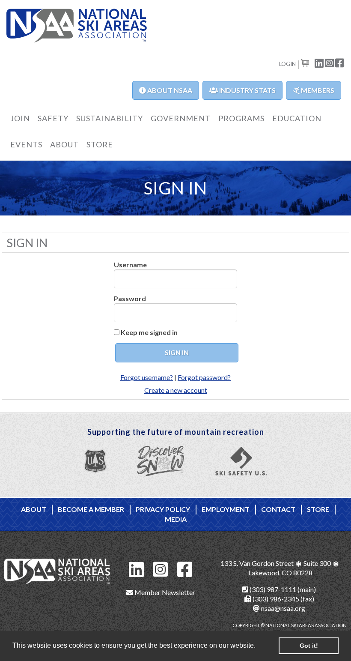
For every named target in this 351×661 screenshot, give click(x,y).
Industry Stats (247, 90)
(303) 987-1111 (272, 589)
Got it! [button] (309, 645)
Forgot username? (146, 377)
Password (130, 298)
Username (130, 264)
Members (317, 90)
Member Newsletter (164, 592)
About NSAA (169, 90)
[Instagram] (160, 568)
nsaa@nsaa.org (282, 608)
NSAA (76, 26)
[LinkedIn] (136, 568)
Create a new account (175, 390)
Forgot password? (204, 377)
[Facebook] (185, 568)
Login (287, 63)
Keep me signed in (149, 332)
